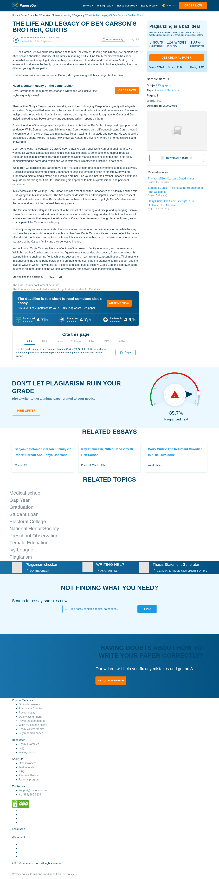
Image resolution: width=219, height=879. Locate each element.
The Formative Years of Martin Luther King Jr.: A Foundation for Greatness (56, 289)
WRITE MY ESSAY (119, 303)
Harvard (60, 341)
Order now (193, 5)
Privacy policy (20, 874)
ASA (91, 341)
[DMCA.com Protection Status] (20, 803)
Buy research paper (31, 733)
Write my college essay (33, 724)
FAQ (21, 771)
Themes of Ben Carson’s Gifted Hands (171, 178)
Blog (21, 748)
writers (176, 42)
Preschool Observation (34, 535)
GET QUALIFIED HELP (111, 680)
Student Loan (24, 514)
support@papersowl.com (34, 790)
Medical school (25, 493)
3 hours (156, 42)
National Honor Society (34, 528)
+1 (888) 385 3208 (30, 794)
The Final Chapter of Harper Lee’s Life (35, 285)
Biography (78, 15)
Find (147, 608)
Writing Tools (104, 5)
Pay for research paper (32, 720)
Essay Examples (29, 15)
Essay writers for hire (31, 729)
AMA (122, 341)
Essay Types (148, 5)
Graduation (21, 507)
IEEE (107, 341)
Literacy (57, 15)
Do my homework (29, 704)
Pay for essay (27, 712)
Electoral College (27, 521)
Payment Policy (28, 775)
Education (45, 15)
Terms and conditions (42, 874)
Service (86, 5)
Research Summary (167, 90)
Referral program (29, 779)
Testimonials (26, 767)
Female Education (29, 542)
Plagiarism (20, 557)
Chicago (76, 341)
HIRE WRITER (26, 410)
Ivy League (21, 549)
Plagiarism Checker (31, 708)
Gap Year (19, 500)
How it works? (27, 763)
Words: (154, 100)
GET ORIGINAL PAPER (177, 57)
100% (195, 42)
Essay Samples (126, 5)
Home (15, 15)
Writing (67, 15)
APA (29, 341)
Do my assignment (30, 716)
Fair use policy (65, 874)
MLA (45, 341)
